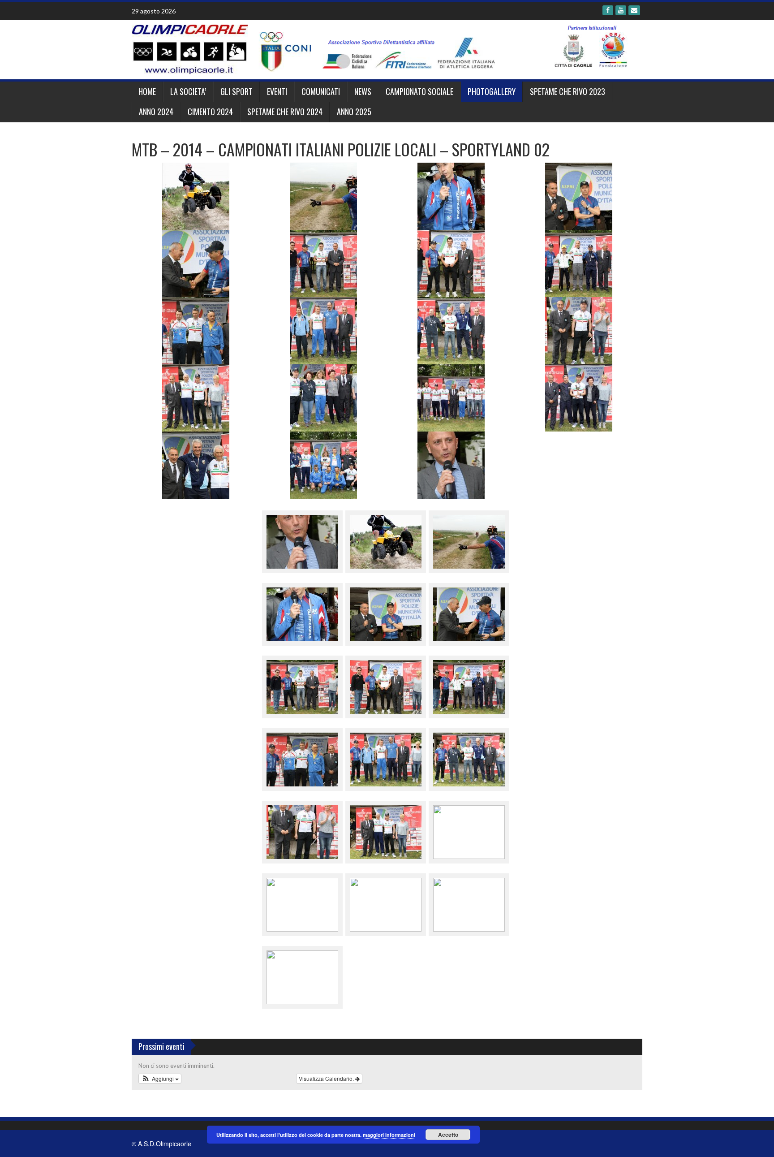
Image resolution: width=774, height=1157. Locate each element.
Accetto (448, 1135)
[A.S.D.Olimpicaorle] (384, 48)
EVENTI (277, 91)
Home (147, 91)
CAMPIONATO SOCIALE (419, 91)
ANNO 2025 (354, 111)
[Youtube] (620, 10)
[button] (160, 1078)
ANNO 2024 (156, 111)
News (362, 91)
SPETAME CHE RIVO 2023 (567, 91)
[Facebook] (607, 10)
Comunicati (320, 91)
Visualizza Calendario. (327, 1078)
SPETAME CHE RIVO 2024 (284, 111)
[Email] (634, 10)
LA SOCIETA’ (188, 91)
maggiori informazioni (389, 1134)
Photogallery (492, 91)
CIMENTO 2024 (210, 111)
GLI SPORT (236, 91)
